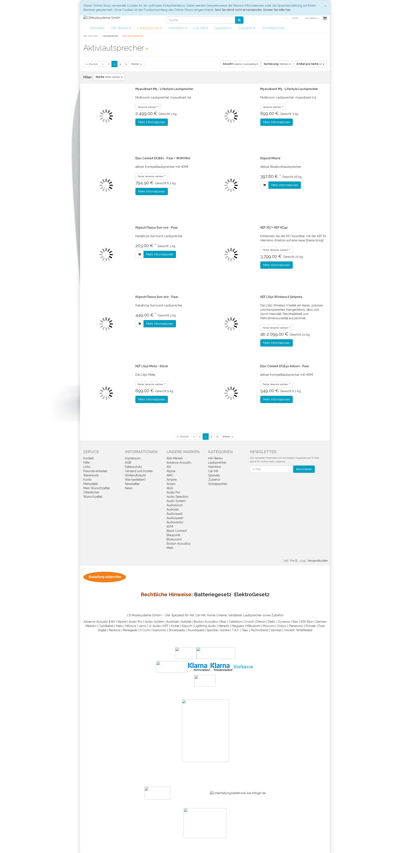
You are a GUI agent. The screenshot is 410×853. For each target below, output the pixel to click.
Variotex (276, 630)
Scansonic (159, 630)
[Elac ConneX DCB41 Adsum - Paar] (231, 393)
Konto (87, 479)
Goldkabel (106, 626)
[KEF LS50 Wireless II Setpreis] (231, 324)
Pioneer (311, 626)
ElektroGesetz (251, 594)
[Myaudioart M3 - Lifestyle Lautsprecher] (231, 116)
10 (309, 63)
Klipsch (187, 626)
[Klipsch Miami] (231, 185)
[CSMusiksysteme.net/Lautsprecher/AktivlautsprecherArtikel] (147, 48)
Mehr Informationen (151, 122)
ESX (303, 621)
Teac (245, 630)
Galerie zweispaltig (239, 63)
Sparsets (222, 28)
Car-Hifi (199, 28)
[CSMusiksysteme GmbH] (101, 17)
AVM (170, 526)
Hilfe (86, 462)
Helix (119, 626)
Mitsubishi (253, 626)
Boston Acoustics (179, 543)
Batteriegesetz (212, 594)
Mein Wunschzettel (96, 488)
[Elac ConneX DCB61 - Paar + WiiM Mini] (106, 185)
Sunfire (225, 630)
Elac (295, 621)
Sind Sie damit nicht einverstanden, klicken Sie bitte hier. (253, 10)
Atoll (170, 488)
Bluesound (174, 539)
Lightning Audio (205, 626)
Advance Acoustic (179, 462)
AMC (170, 475)
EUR (295, 18)
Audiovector (175, 522)
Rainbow (115, 630)
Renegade (130, 630)
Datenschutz (133, 467)
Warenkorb (91, 475)
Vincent (289, 630)
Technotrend (259, 630)
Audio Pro (173, 492)
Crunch (249, 621)
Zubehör (245, 28)
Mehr (170, 548)
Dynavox (284, 621)
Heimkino (177, 28)
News (129, 488)
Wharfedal (303, 630)
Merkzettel (90, 484)
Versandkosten (317, 560)
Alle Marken (175, 458)
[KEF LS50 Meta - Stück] (106, 393)
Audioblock (175, 505)
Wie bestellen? (135, 479)
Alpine (171, 471)
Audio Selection (177, 496)
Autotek (186, 621)
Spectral (212, 630)
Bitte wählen (108, 76)
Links (86, 467)
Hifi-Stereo (120, 28)
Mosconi (269, 626)
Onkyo (281, 626)
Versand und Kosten (139, 471)
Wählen (276, 63)
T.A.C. (236, 630)
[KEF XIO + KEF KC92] (231, 254)
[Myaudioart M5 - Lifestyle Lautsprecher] (106, 116)
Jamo (142, 626)
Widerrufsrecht (135, 475)
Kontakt (88, 458)
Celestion (235, 621)
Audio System (176, 501)
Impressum (133, 458)
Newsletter (132, 484)
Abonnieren (304, 469)
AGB (128, 462)
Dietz (271, 621)
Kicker (175, 626)
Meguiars (238, 626)
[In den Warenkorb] (264, 185)
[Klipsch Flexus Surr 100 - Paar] (106, 254)
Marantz (223, 626)
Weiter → (136, 63)
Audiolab (173, 509)
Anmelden (311, 18)
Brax (223, 621)
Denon (261, 621)
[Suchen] (239, 20)
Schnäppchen (273, 28)
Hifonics (130, 626)
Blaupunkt (173, 535)
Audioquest (174, 513)
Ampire (172, 479)
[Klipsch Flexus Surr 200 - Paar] (106, 324)
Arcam (171, 484)
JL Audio (155, 626)
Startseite (97, 28)
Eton (310, 621)
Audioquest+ (175, 518)
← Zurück (92, 63)
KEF (165, 626)
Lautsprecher (149, 28)
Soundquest (195, 630)
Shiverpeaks (177, 630)
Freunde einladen (95, 471)
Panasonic (296, 626)
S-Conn (144, 630)
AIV (169, 467)
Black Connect (177, 530)
